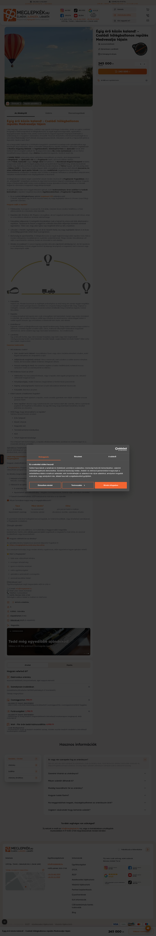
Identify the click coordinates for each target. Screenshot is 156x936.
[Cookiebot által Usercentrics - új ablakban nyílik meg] (117, 449)
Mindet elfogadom (111, 485)
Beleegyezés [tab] (44, 457)
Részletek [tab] (78, 457)
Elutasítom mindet (45, 485)
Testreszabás (76, 485)
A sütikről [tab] (112, 457)
